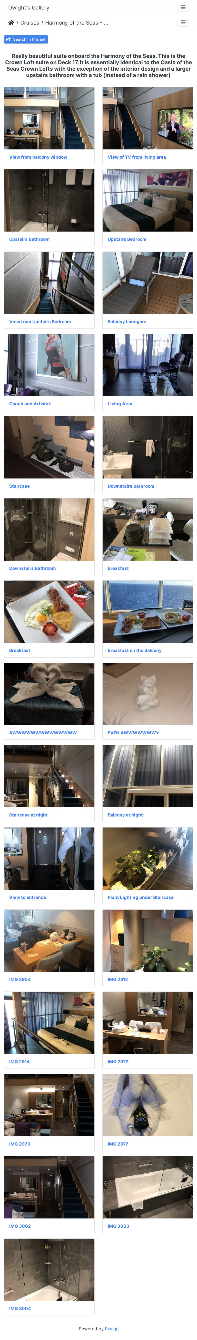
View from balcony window (38, 157)
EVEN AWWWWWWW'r (133, 732)
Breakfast (118, 568)
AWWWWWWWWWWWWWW (43, 732)
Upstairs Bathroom (29, 239)
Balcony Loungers (127, 321)
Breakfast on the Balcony (135, 650)
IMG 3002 (20, 1226)
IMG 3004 (20, 1308)
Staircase (19, 486)
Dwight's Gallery (29, 7)
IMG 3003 (118, 1226)
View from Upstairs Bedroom (40, 321)
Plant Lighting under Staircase (141, 897)
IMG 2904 (20, 979)
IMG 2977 (118, 1144)
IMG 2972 (118, 1061)
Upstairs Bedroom (127, 239)
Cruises (29, 22)
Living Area (120, 403)
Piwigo (112, 1328)
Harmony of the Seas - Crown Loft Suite (77, 22)
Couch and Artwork (30, 403)
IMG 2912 (118, 979)
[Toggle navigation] (183, 8)
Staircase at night (28, 815)
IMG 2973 (19, 1144)
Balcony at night (125, 815)
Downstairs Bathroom (131, 486)
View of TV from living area (137, 157)
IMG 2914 (19, 1061)
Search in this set (29, 39)
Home (11, 23)
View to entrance (27, 897)
